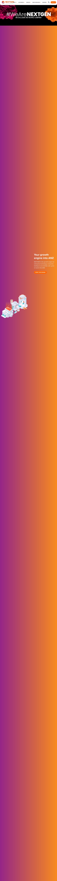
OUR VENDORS (21, 2)
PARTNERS (44, 2)
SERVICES (28, 2)
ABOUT (14, 2)
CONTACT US (53, 2)
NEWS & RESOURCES (36, 2)
